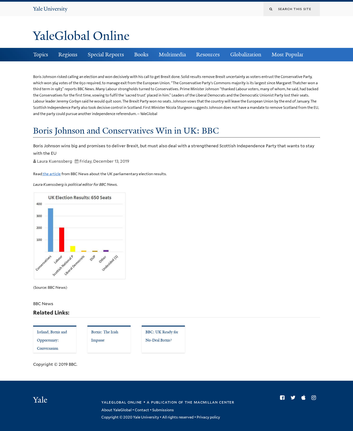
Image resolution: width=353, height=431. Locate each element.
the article (51, 174)
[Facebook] (283, 397)
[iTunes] (304, 397)
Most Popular (288, 54)
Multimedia (172, 54)
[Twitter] (294, 397)
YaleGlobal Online (81, 36)
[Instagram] (314, 397)
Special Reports (106, 54)
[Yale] (41, 400)
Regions (67, 54)
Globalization (245, 54)
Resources (208, 54)
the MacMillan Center (209, 402)
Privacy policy (208, 417)
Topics (40, 54)
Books (141, 54)
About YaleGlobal (116, 410)
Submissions (163, 410)
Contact (142, 410)
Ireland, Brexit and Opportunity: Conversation (52, 340)
